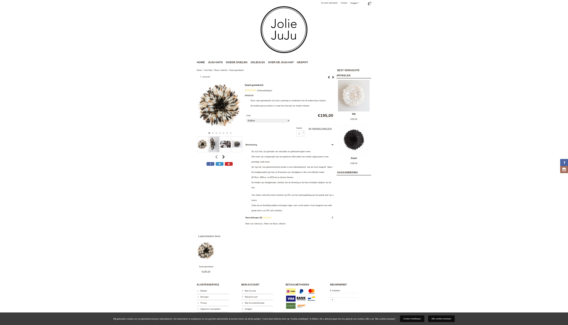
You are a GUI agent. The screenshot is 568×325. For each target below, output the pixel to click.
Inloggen (354, 3)
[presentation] (201, 109)
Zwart (354, 158)
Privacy (203, 303)
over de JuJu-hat (281, 62)
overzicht (206, 77)
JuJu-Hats (215, 62)
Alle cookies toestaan (441, 318)
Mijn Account (250, 291)
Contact (344, 3)
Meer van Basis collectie (274, 224)
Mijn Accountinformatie (254, 303)
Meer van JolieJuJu (253, 224)
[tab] (290, 144)
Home (201, 62)
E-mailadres (335, 290)
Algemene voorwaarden (210, 309)
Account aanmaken (329, 3)
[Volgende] (333, 77)
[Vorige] (329, 77)
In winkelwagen (320, 129)
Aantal (299, 128)
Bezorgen (204, 297)
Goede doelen (236, 62)
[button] (209, 133)
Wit (354, 114)
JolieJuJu (257, 62)
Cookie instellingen (412, 318)
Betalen (203, 291)
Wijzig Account (251, 297)
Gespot (302, 62)
